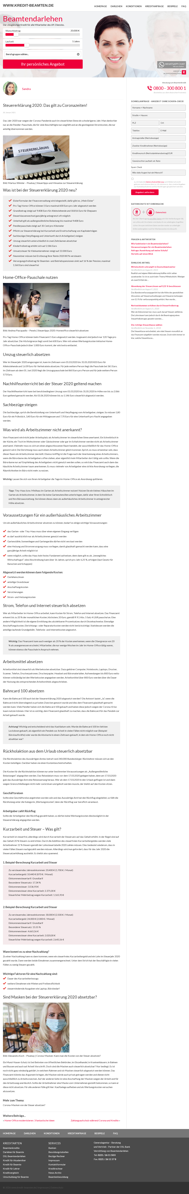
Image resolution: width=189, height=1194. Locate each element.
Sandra (26, 89)
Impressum (54, 1160)
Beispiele (172, 6)
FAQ (183, 6)
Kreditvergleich (11, 1172)
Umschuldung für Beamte (16, 1176)
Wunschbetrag (12, 30)
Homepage (100, 6)
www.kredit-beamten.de (28, 5)
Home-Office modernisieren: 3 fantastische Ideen (29, 1120)
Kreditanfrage (154, 6)
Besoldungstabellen (58, 1152)
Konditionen (134, 6)
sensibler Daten (155, 219)
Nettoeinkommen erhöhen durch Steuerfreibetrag (155, 305)
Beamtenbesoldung (58, 1176)
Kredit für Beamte (12, 1164)
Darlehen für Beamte (13, 1152)
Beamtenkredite (11, 1147)
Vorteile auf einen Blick (142, 254)
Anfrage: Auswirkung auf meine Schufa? (149, 250)
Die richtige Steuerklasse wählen (146, 325)
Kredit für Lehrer (11, 1168)
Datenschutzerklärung (155, 182)
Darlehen (116, 6)
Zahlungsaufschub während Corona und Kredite (95, 1120)
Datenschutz (56, 1187)
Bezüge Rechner (56, 1156)
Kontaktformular (57, 1164)
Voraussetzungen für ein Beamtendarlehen (151, 247)
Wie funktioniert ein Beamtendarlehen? (149, 243)
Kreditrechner (55, 1168)
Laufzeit (9, 41)
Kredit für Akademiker (14, 1160)
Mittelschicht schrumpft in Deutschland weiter (153, 267)
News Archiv (54, 1172)
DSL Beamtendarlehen (14, 1156)
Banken (52, 1147)
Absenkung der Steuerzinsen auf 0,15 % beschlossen (156, 286)
